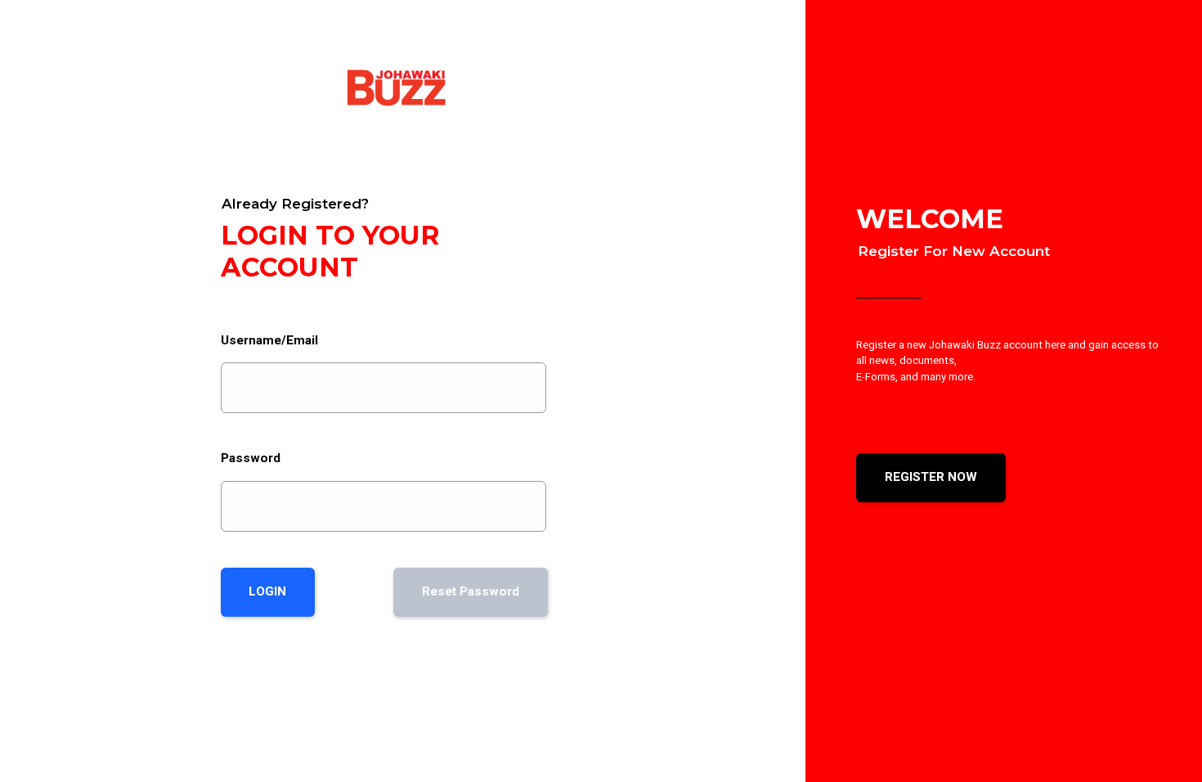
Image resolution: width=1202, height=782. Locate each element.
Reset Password (470, 591)
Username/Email (269, 340)
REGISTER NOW (931, 477)
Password (250, 458)
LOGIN (267, 591)
